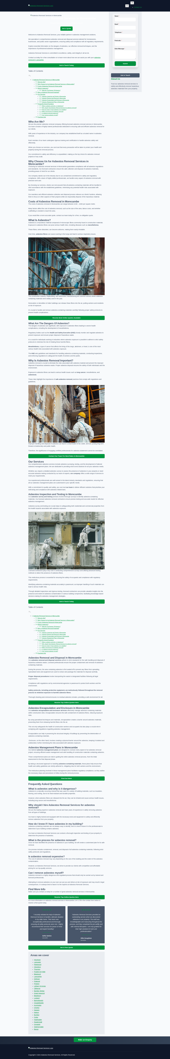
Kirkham (37, 979)
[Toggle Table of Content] (29, 76)
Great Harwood (39, 993)
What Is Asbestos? (43, 88)
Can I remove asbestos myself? (50, 115)
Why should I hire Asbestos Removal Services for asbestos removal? (59, 107)
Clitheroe (37, 988)
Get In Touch (125, 75)
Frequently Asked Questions (46, 104)
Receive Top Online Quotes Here (66, 702)
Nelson (36, 1012)
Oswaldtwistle (39, 1003)
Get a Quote (66, 28)
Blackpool (37, 974)
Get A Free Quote (66, 947)
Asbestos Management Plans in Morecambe (53, 102)
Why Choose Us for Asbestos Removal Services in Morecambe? (56, 84)
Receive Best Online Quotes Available (66, 318)
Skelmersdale (38, 1027)
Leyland (36, 998)
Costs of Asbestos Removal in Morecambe (50, 86)
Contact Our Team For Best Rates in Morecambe (66, 456)
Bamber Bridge (39, 991)
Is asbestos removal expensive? (50, 113)
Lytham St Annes (40, 986)
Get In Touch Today (66, 65)
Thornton (37, 969)
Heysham (37, 960)
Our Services (41, 94)
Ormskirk (37, 1024)
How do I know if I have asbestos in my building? (54, 109)
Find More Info (42, 117)
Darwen (36, 1010)
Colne (36, 1017)
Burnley (36, 1015)
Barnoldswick (38, 1000)
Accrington (37, 1005)
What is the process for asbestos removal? (52, 111)
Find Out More (66, 778)
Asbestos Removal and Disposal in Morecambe (54, 98)
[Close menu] (132, 2)
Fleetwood (37, 965)
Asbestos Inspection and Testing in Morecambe (54, 96)
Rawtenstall (38, 1022)
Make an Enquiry (85, 1040)
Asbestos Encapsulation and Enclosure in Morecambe (55, 100)
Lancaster (37, 962)
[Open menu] (127, 5)
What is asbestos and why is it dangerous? (52, 106)
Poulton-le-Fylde (39, 972)
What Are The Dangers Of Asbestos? (51, 90)
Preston (36, 984)
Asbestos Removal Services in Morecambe (46, 80)
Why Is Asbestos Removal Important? (48, 92)
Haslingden (38, 1020)
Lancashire (38, 976)
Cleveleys (37, 967)
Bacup (36, 1029)
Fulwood (37, 981)
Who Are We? (42, 82)
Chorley (36, 1008)
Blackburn (37, 996)
